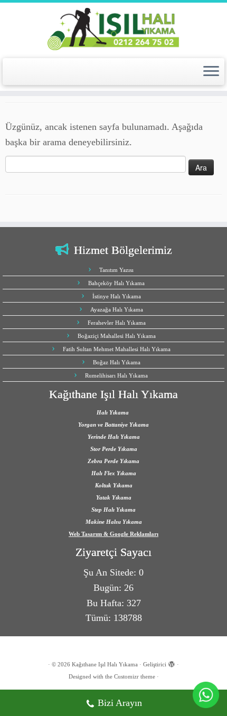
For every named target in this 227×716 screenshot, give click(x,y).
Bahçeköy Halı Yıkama (116, 283)
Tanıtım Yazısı (116, 270)
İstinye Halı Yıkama (116, 296)
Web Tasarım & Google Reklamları (113, 534)
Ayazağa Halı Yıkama (116, 309)
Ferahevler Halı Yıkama (117, 322)
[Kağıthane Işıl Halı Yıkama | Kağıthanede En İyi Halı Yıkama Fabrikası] (113, 29)
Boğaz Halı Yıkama (116, 362)
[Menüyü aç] (211, 72)
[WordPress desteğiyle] (171, 662)
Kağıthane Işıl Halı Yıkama (105, 664)
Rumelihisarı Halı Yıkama (116, 375)
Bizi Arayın (120, 703)
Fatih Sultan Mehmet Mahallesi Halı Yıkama (117, 349)
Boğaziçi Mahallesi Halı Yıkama (117, 336)
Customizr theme (134, 676)
